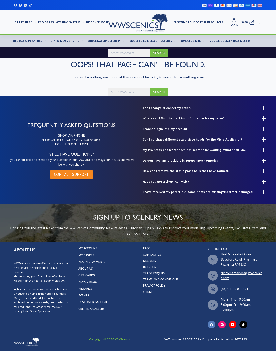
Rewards (85, 313)
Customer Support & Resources (198, 22)
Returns (149, 291)
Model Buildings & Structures (151, 41)
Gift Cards (86, 299)
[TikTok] (30, 5)
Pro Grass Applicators (26, 41)
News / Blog (87, 306)
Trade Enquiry (154, 297)
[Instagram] (20, 5)
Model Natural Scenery (104, 41)
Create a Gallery (91, 333)
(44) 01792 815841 (234, 313)
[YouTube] (25, 5)
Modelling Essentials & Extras (230, 41)
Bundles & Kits (190, 41)
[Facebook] (15, 5)
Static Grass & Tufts (65, 41)
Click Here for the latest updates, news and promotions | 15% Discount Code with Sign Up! (138, 346)
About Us (85, 293)
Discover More (97, 22)
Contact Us (152, 279)
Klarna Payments (91, 286)
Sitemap (149, 316)
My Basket (86, 279)
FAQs (146, 272)
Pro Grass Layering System (59, 22)
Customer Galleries (93, 326)
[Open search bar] (260, 22)
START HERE (23, 22)
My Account (87, 272)
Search (159, 53)
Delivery (149, 285)
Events (83, 319)
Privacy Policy (154, 310)
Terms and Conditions (160, 304)
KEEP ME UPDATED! (164, 248)
